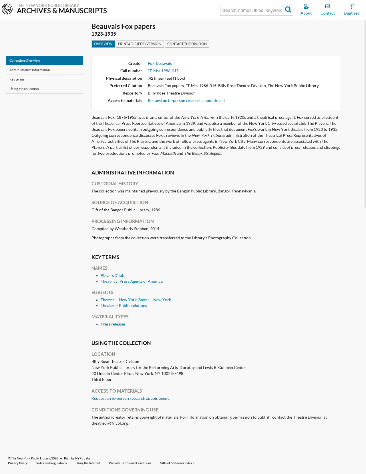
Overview (103, 44)
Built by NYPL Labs (77, 458)
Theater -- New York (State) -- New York (136, 300)
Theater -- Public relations (124, 305)
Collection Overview (24, 60)
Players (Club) (113, 275)
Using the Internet (87, 463)
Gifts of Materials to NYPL (178, 463)
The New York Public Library (30, 458)
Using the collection (24, 89)
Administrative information (29, 70)
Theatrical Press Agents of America (132, 281)
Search (288, 10)
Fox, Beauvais (160, 63)
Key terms (16, 79)
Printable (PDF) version (139, 44)
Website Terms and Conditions (130, 463)
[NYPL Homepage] (7, 9)
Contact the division (187, 44)
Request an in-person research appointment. (187, 100)
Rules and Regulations (51, 463)
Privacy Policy (18, 463)
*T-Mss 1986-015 (163, 71)
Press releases (113, 324)
